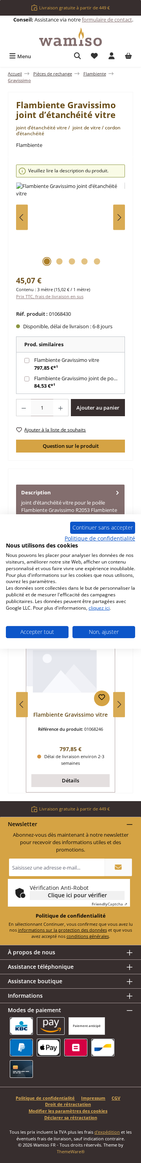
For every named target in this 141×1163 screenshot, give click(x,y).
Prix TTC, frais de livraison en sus (49, 296)
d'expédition (107, 1132)
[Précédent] (22, 217)
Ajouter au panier (97, 407)
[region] (70, 217)
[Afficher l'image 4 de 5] (84, 261)
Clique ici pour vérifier (77, 895)
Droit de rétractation (68, 1104)
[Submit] (118, 867)
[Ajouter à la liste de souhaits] (102, 698)
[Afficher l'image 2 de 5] (59, 261)
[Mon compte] (111, 56)
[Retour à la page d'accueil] (70, 37)
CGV (116, 1098)
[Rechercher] (77, 56)
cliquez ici (99, 608)
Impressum (93, 1098)
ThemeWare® (71, 1151)
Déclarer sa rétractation (70, 1117)
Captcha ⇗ (109, 904)
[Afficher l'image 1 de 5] (46, 261)
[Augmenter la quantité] (60, 407)
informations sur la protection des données (62, 930)
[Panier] (128, 56)
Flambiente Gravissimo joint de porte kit (80, 378)
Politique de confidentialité (45, 1098)
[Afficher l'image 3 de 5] (72, 261)
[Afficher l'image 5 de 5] (97, 261)
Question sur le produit (71, 445)
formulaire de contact (107, 19)
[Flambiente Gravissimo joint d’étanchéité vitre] (70, 226)
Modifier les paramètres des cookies (68, 1111)
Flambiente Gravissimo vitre (66, 359)
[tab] (70, 509)
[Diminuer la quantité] (23, 407)
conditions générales (88, 936)
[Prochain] (119, 217)
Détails (70, 780)
